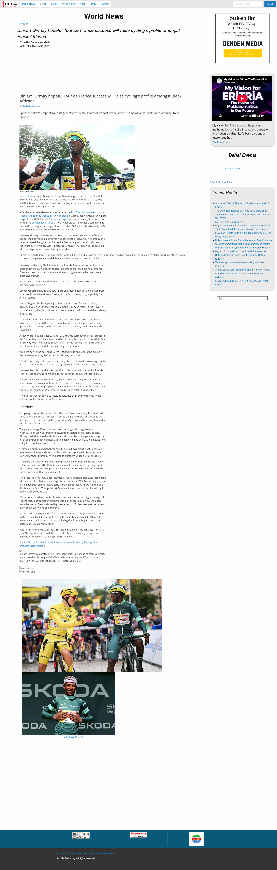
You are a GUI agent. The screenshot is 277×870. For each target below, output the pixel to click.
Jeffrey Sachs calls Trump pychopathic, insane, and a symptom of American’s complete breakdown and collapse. (242, 273)
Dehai (72, 853)
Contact (111, 853)
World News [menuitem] (68, 4)
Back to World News (73, 737)
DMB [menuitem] (93, 4)
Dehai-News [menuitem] (28, 4)
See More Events (231, 168)
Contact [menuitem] (105, 4)
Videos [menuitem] (83, 4)
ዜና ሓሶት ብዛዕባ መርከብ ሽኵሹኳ (229, 222)
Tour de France (27, 196)
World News (89, 853)
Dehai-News (63, 853)
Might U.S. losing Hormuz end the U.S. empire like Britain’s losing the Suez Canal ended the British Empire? (240, 255)
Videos (98, 853)
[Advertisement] (103, 72)
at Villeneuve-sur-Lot (43, 222)
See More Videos (221, 142)
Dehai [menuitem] (43, 4)
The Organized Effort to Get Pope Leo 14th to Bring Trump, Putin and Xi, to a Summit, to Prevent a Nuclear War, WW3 (243, 214)
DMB (104, 853)
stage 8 (64, 219)
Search (270, 4)
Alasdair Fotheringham (32, 106)
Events (78, 853)
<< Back (23, 23)
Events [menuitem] (54, 4)
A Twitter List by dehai (221, 182)
